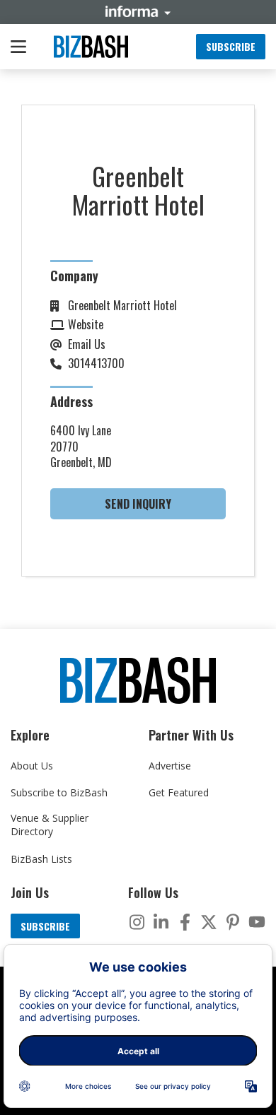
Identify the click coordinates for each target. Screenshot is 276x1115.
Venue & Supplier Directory (49, 825)
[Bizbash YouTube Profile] (256, 922)
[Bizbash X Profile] (208, 922)
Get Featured (179, 792)
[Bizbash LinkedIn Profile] (160, 922)
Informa (138, 11)
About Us (32, 765)
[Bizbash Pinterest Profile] (232, 922)
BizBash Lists (41, 859)
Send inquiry (138, 503)
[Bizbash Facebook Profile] (184, 922)
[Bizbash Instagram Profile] (136, 922)
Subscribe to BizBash (59, 792)
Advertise (170, 765)
